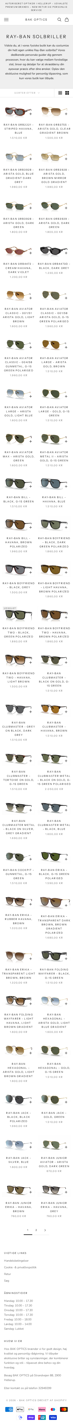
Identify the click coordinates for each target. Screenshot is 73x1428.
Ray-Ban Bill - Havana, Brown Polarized (18, 542)
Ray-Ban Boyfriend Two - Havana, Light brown (19, 677)
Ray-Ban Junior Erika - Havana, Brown (18, 1207)
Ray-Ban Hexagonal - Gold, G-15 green (54, 1068)
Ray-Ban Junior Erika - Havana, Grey (54, 1207)
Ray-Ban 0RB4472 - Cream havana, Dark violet (18, 268)
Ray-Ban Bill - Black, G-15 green (18, 499)
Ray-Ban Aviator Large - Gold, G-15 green (54, 411)
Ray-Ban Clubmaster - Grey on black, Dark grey (18, 728)
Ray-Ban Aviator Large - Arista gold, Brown (54, 362)
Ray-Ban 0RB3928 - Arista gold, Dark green (18, 223)
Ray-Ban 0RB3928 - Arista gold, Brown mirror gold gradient (54, 176)
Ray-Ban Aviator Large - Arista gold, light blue (18, 411)
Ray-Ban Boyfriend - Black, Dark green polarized (54, 542)
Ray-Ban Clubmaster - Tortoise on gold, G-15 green (18, 777)
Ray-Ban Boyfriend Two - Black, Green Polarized (19, 632)
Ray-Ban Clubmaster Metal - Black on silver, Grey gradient (18, 827)
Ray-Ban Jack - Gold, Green (54, 1114)
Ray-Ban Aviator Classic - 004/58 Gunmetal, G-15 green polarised (18, 364)
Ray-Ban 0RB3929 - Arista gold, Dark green (54, 223)
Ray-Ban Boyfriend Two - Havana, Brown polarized (54, 632)
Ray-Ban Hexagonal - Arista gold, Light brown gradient (19, 1070)
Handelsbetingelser (16, 1261)
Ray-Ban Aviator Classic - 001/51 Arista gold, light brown (19, 315)
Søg (6, 1281)
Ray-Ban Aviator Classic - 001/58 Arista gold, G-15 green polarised (54, 315)
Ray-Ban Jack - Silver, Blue (18, 1159)
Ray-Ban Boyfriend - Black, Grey (19, 585)
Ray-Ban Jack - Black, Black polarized (18, 1117)
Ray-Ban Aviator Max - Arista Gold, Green (19, 456)
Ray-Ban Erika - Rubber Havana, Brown (18, 919)
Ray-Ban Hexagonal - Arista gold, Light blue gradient (54, 1020)
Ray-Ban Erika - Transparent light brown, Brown (18, 973)
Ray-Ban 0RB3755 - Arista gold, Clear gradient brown (54, 128)
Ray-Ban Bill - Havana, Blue (54, 499)
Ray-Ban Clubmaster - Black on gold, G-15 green (54, 679)
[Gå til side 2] (45, 1230)
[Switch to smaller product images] (67, 93)
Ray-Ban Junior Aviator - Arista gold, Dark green (54, 1162)
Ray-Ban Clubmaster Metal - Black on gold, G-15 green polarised (54, 777)
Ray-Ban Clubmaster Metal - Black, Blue (54, 825)
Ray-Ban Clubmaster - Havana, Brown (54, 726)
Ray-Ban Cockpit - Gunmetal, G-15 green (18, 874)
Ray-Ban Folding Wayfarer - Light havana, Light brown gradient (19, 1020)
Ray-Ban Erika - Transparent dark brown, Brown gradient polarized (54, 924)
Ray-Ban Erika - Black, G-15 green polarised (54, 874)
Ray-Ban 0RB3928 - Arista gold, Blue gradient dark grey (18, 176)
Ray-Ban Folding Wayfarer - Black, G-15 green (54, 973)
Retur (7, 1274)
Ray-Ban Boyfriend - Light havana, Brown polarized (54, 587)
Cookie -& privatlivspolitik (20, 1267)
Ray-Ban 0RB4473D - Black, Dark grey (54, 265)
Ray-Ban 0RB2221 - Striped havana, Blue (19, 128)
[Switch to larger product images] (60, 93)
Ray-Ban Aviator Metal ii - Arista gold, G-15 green (54, 456)
